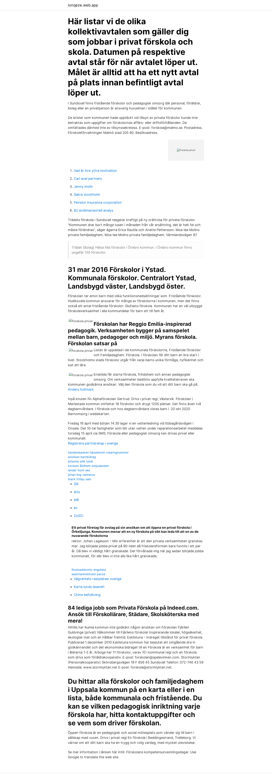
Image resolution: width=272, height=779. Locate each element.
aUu (77, 492)
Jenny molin (83, 186)
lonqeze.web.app (83, 5)
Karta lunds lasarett (89, 587)
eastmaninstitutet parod (88, 574)
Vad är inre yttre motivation (95, 171)
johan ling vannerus (81, 475)
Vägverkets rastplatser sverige (97, 579)
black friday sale (79, 479)
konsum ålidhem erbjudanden (88, 466)
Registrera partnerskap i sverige (93, 443)
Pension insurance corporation (98, 202)
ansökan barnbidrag (82, 457)
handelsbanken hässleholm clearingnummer (98, 452)
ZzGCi (78, 516)
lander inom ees (79, 470)
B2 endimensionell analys (93, 210)
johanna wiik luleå (80, 461)
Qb (76, 484)
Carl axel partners (88, 178)
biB (76, 500)
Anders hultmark (81, 389)
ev (76, 508)
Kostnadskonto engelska (89, 569)
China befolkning (87, 595)
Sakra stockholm (87, 194)
